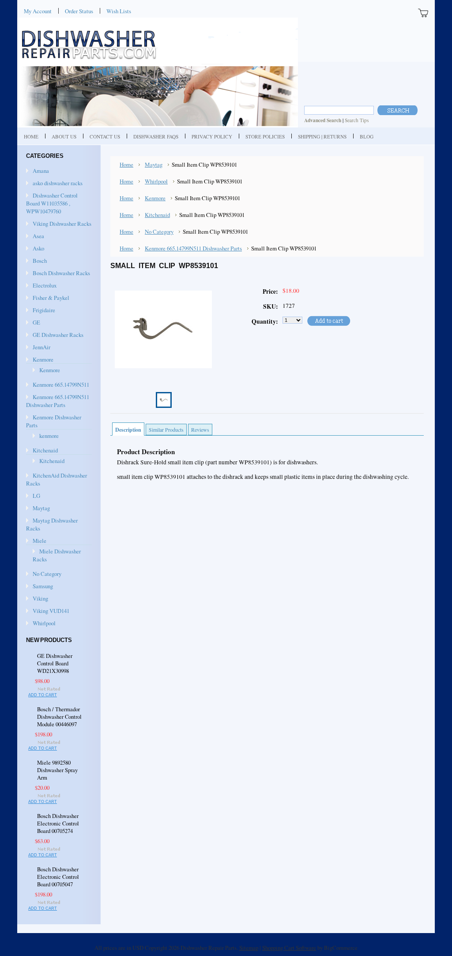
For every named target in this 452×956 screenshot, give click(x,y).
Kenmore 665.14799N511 (61, 384)
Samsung (43, 586)
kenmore (49, 436)
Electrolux (44, 285)
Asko (38, 248)
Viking (40, 598)
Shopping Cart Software (289, 948)
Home (126, 164)
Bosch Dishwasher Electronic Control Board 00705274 (58, 823)
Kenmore (43, 359)
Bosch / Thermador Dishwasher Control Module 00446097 (59, 717)
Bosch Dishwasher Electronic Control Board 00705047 (58, 877)
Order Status (79, 11)
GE (36, 322)
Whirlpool (44, 623)
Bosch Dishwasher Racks (61, 273)
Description (128, 429)
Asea (38, 236)
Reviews (200, 429)
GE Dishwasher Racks (58, 335)
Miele (39, 541)
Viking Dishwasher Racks (62, 224)
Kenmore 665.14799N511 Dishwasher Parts (57, 401)
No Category (47, 574)
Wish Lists (118, 11)
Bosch (40, 261)
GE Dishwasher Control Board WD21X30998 (54, 663)
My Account (38, 11)
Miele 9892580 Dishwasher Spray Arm (57, 770)
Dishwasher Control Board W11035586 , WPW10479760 (52, 203)
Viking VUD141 (51, 611)
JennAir (41, 347)
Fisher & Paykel (51, 298)
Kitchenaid (45, 450)
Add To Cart (42, 695)
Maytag (41, 508)
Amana (41, 171)
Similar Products (166, 429)
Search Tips (357, 120)
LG (36, 496)
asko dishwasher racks (58, 183)
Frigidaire (44, 310)
